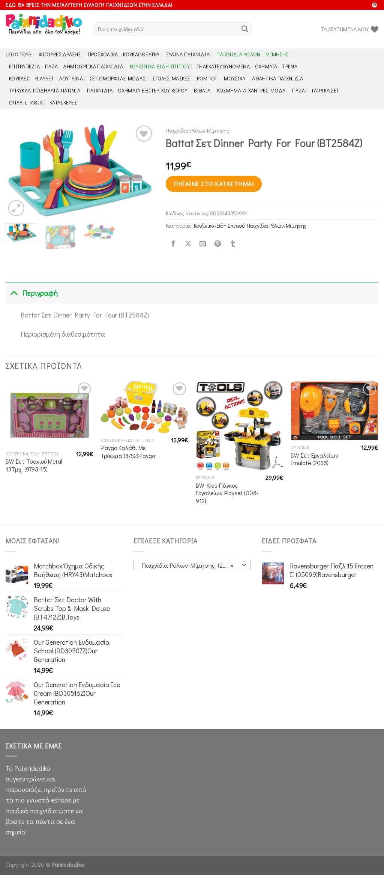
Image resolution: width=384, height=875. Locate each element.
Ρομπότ (207, 78)
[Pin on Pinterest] (218, 244)
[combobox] (192, 565)
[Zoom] (16, 208)
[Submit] (245, 29)
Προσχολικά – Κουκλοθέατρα (123, 54)
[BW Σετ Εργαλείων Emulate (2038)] (334, 410)
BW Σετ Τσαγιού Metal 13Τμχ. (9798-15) (34, 465)
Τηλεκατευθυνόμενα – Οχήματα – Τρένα (246, 66)
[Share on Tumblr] (232, 244)
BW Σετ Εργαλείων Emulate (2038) (314, 459)
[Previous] (18, 171)
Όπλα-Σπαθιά (26, 102)
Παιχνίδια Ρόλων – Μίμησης (252, 54)
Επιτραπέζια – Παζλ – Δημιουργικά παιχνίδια (66, 66)
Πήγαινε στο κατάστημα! (214, 183)
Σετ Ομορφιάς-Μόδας (118, 78)
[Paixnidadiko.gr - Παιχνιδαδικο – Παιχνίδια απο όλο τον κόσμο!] (44, 29)
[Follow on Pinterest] (374, 5)
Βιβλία (202, 90)
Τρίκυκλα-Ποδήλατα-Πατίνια (44, 90)
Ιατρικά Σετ (325, 90)
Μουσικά (234, 78)
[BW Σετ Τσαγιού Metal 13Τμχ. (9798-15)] (49, 413)
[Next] (142, 171)
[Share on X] (188, 244)
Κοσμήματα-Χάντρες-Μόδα (251, 90)
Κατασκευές (63, 102)
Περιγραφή (40, 293)
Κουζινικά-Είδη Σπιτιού (160, 66)
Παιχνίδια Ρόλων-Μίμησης (198, 130)
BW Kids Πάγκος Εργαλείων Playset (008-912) (227, 493)
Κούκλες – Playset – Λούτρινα (46, 78)
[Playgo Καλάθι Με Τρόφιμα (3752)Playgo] (144, 407)
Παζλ (298, 90)
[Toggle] (14, 293)
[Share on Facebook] (173, 244)
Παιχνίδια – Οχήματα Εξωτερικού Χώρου (137, 90)
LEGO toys (19, 54)
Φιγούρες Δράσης (60, 54)
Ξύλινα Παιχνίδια (188, 54)
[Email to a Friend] (203, 244)
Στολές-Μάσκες (171, 78)
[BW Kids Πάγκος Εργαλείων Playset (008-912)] (240, 425)
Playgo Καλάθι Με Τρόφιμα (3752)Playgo (127, 451)
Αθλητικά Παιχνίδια (277, 78)
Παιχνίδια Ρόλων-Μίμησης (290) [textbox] (188, 565)
